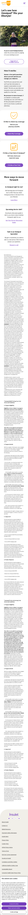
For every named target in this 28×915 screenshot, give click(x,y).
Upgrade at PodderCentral (14, 61)
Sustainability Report (7, 869)
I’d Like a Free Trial (14, 165)
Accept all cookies (14, 904)
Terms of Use (5, 851)
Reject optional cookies (14, 908)
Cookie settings (14, 912)
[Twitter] (16, 819)
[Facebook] (9, 819)
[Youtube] (19, 819)
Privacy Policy (5, 840)
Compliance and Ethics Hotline (9, 862)
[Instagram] (12, 819)
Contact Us (4, 825)
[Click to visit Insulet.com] (14, 814)
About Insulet (5, 822)
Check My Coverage (14, 134)
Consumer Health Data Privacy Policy (11, 873)
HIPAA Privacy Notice (7, 847)
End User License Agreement (9, 854)
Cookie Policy (5, 843)
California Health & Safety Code (10, 865)
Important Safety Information (9, 833)
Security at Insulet (6, 858)
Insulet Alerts (5, 836)
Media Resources (6, 829)
